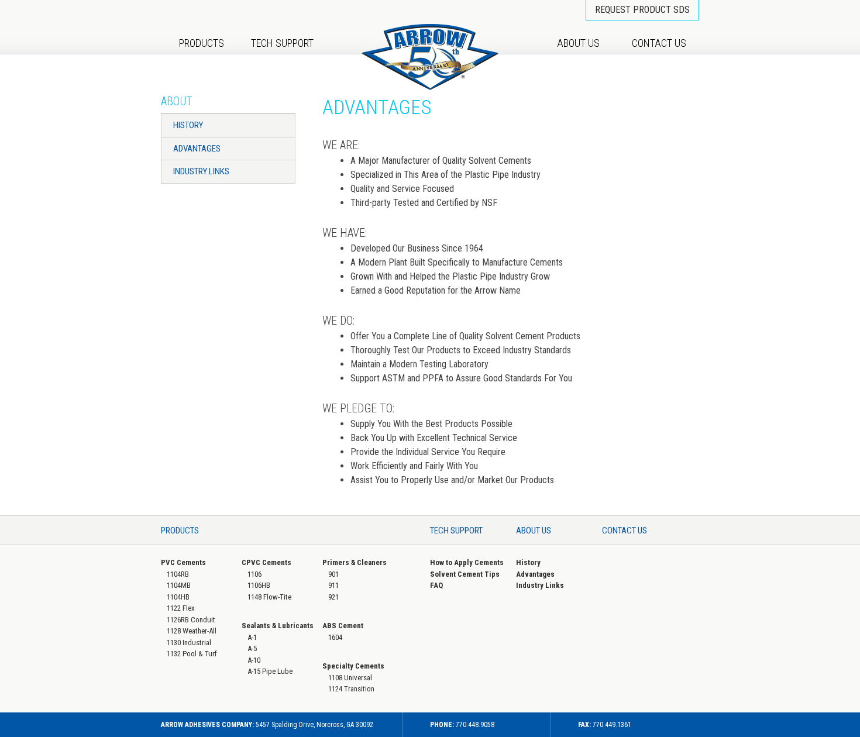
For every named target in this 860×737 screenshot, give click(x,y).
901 (333, 574)
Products (201, 43)
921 (333, 597)
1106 (254, 574)
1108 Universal (350, 677)
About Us (578, 43)
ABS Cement (342, 625)
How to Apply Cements (467, 562)
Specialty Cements (353, 666)
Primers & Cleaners (354, 562)
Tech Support (282, 43)
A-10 (253, 660)
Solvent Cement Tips (465, 574)
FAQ (436, 585)
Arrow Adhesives (430, 57)
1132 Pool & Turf (192, 653)
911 (333, 585)
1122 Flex (181, 608)
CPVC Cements (266, 562)
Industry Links (201, 171)
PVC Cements (183, 562)
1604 (335, 637)
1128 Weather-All (191, 630)
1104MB (179, 585)
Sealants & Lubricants (278, 625)
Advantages (197, 148)
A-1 (252, 637)
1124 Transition (351, 688)
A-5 (252, 648)
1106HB (258, 585)
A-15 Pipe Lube (270, 671)
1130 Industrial (189, 642)
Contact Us (659, 43)
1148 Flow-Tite (269, 597)
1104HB (178, 597)
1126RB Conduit (191, 619)
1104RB (178, 574)
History (188, 125)
